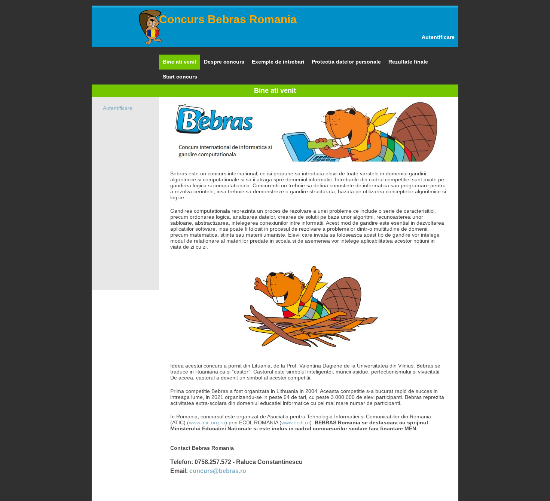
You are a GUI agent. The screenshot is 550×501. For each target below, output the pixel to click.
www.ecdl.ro (295, 422)
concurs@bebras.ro (217, 470)
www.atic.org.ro (207, 422)
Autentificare (438, 37)
